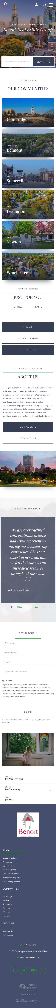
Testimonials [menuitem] (8, 935)
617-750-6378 (44, 5)
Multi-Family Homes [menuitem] (11, 882)
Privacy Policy (20, 696)
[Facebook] (14, 970)
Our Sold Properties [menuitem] (11, 874)
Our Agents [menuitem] (8, 931)
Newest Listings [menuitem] (9, 870)
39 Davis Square (29, 951)
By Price (9, 800)
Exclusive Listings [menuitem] (10, 858)
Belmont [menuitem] (6, 908)
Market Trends (27, 339)
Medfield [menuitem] (6, 901)
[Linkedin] (23, 970)
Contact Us (28, 350)
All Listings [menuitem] (7, 862)
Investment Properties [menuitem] (12, 878)
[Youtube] (33, 970)
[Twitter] (42, 970)
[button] (43, 61)
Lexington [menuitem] (7, 916)
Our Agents (28, 427)
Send (28, 712)
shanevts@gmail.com (29, 958)
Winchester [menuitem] (7, 912)
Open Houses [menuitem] (8, 866)
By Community (12, 789)
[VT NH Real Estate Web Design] (28, 987)
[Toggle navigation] (51, 5)
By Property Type (14, 779)
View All (28, 327)
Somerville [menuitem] (7, 904)
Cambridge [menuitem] (7, 897)
